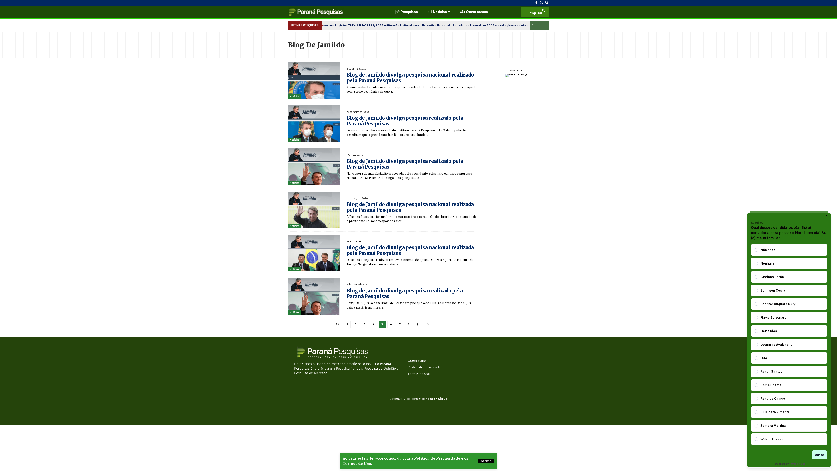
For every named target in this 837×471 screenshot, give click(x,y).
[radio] (756, 250)
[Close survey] (827, 216)
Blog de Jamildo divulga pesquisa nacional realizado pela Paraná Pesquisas (410, 78)
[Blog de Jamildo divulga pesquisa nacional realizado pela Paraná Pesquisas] (314, 80)
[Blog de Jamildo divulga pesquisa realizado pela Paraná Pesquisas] (314, 123)
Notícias (294, 96)
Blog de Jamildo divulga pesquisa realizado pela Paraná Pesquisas (405, 121)
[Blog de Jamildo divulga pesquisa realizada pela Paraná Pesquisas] (314, 296)
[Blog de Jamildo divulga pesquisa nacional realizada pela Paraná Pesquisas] (314, 210)
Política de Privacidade (437, 458)
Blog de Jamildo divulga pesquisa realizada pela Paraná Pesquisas (405, 293)
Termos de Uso (357, 463)
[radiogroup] (789, 344)
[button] (486, 461)
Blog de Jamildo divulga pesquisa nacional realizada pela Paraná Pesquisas (410, 207)
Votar (819, 455)
